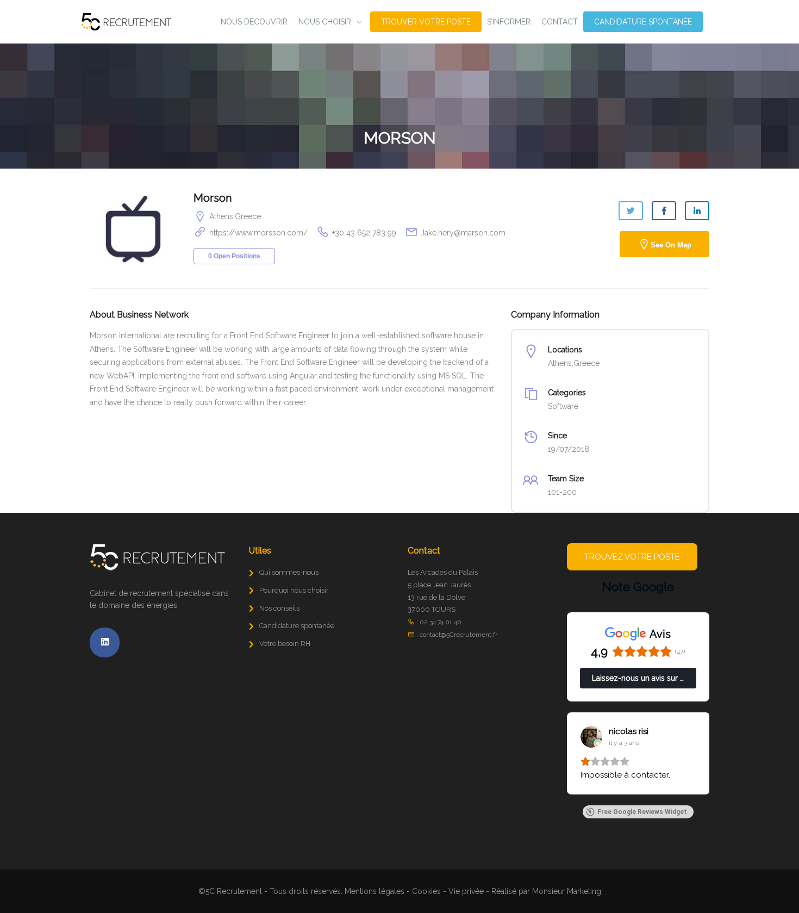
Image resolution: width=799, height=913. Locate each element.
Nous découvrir (254, 21)
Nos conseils (279, 608)
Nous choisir (324, 21)
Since (557, 435)
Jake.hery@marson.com (463, 232)
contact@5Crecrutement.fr (458, 634)
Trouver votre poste (426, 21)
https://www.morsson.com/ (258, 232)
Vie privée (466, 891)
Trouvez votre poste (632, 557)
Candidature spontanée (643, 21)
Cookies (426, 891)
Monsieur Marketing (566, 891)
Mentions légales (374, 891)
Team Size (566, 478)
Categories (567, 392)
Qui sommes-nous (289, 572)
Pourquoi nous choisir (294, 590)
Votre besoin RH (284, 643)
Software (563, 406)
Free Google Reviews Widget (642, 812)
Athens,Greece (235, 216)
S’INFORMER (508, 21)
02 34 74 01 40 (440, 622)
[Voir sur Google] (591, 737)
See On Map (671, 245)
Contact (559, 21)
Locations (565, 349)
